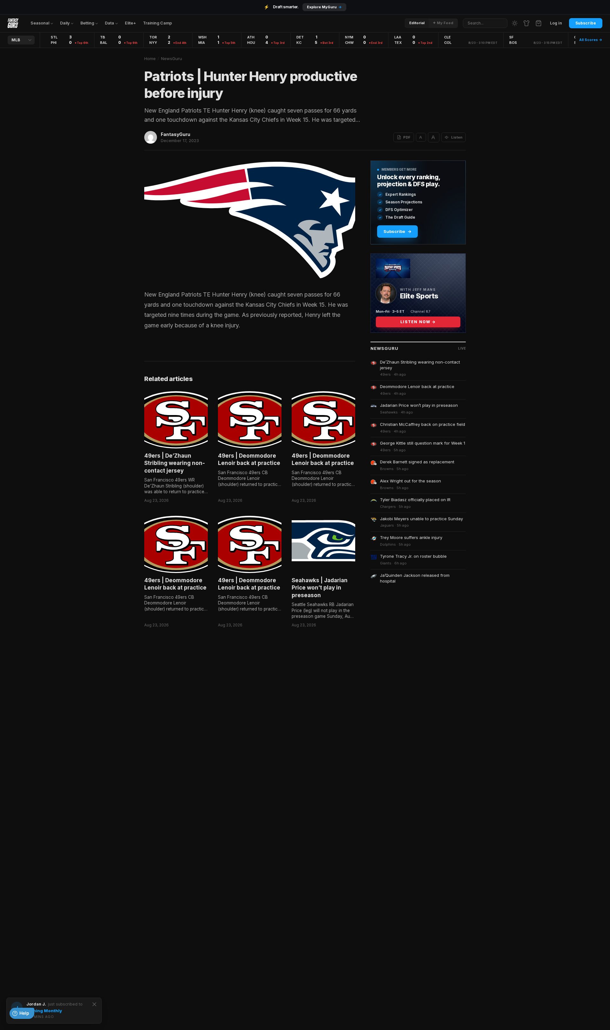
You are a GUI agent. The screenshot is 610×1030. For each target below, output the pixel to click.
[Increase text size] (433, 137)
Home (150, 58)
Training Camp (157, 23)
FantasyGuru (175, 134)
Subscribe (585, 23)
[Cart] (538, 23)
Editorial (416, 23)
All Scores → (590, 40)
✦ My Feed (443, 23)
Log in (556, 23)
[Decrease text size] (421, 137)
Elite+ (130, 23)
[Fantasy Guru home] (13, 23)
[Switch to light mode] (515, 23)
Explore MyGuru (324, 7)
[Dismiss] (94, 1004)
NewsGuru (171, 58)
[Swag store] (526, 23)
